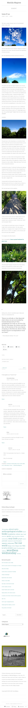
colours (18, 534)
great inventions (16, 536)
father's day (5, 361)
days (8, 359)
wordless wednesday (22, 368)
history (22, 536)
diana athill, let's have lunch (8, 592)
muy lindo (13, 538)
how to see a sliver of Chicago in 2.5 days (11, 565)
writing (19, 553)
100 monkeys (5, 529)
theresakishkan (11, 378)
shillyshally (10, 543)
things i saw (18, 546)
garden (9, 536)
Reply (3, 399)
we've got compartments (8, 601)
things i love (11, 546)
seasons (4, 543)
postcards (4, 541)
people (11, 359)
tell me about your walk (7, 562)
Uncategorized (21, 548)
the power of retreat (6, 607)
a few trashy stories (6, 586)
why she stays (5, 568)
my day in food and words (8, 583)
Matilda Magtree (14, 2)
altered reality (13, 529)
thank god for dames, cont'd (8, 604)
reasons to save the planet (15, 541)
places (24, 538)
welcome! (4, 368)
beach (24, 531)
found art (4, 536)
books (4, 534)
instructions (5, 538)
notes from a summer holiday (9, 571)
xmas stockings (5, 574)
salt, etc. (4, 598)
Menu (15, 8)
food (25, 534)
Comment (22, 483)
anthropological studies (12, 531)
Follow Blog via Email (8, 507)
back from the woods (7, 577)
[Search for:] (9, 614)
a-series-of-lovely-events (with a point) (11, 595)
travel (14, 548)
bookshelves (11, 534)
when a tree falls (6, 580)
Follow (5, 520)
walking (4, 551)
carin (10, 16)
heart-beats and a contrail (8, 589)
